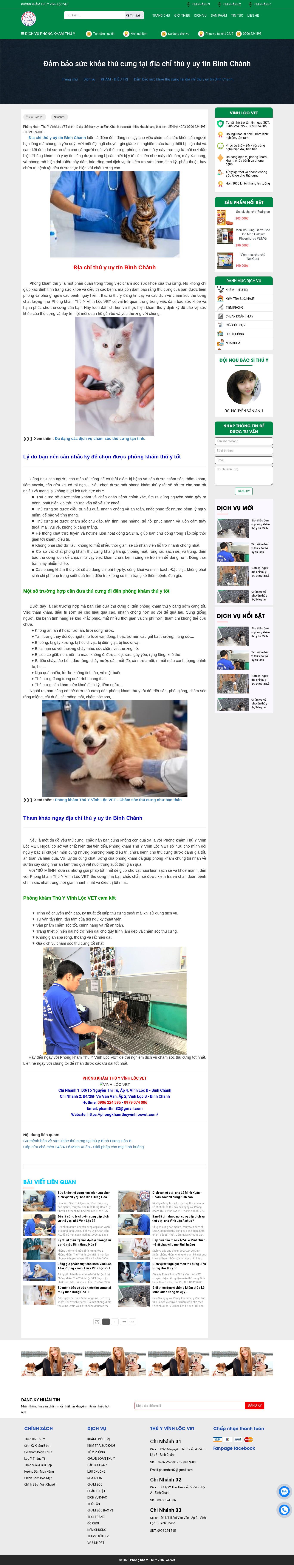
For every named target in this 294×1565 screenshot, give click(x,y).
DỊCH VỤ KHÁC (97, 1497)
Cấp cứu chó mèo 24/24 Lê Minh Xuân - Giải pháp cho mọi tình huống (83, 1147)
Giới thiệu (182, 15)
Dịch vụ (200, 15)
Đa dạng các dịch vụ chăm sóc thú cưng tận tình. (100, 438)
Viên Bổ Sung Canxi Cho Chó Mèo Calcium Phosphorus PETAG (253, 234)
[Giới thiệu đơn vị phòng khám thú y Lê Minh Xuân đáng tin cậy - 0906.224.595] (233, 521)
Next (124, 1322)
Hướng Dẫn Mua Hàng (39, 1471)
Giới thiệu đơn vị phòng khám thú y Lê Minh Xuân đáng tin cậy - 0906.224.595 (178, 1292)
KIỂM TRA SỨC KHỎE (101, 1445)
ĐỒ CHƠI (93, 1523)
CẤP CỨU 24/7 (97, 1465)
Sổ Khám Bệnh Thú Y (38, 1452)
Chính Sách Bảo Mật (38, 1478)
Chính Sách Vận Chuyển (40, 1484)
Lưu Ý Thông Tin (35, 1458)
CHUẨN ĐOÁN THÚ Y (101, 1458)
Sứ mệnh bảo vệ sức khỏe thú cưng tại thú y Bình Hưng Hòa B (77, 1141)
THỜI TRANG (96, 1517)
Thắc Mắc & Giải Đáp (38, 1465)
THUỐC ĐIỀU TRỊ (98, 1536)
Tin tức (237, 15)
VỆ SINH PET (95, 1542)
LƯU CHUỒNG (96, 1471)
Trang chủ (161, 15)
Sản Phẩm (219, 15)
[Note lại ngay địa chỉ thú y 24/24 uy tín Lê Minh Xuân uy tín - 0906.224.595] (233, 568)
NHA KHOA (94, 1478)
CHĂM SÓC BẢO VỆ (100, 1510)
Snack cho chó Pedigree (253, 211)
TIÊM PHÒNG (96, 1452)
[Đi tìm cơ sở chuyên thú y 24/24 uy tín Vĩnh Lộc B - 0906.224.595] (233, 592)
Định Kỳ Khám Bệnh (37, 1445)
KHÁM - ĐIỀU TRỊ (98, 1439)
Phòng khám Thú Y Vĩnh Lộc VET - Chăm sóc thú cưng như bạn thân (118, 800)
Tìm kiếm (135, 15)
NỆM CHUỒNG (96, 1530)
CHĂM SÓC (94, 1484)
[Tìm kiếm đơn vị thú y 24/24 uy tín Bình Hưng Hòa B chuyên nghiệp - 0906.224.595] (233, 545)
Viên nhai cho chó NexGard (253, 256)
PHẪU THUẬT (96, 1491)
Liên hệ (253, 15)
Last (132, 1322)
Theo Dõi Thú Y (34, 1439)
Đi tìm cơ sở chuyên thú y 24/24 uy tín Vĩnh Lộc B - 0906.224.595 (259, 599)
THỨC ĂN (93, 1504)
